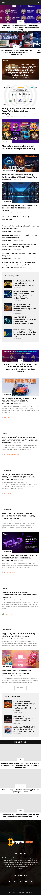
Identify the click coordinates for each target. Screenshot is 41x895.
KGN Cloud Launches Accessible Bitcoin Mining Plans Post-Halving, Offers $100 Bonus (18, 516)
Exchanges (21, 889)
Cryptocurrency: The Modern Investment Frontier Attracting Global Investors (25, 307)
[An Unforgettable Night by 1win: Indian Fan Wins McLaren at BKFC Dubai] (20, 387)
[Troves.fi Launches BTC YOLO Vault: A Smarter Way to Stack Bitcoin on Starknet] (20, 542)
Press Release (7, 142)
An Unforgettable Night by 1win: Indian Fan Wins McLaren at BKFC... (20, 399)
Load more (20, 688)
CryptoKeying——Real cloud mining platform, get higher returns (19, 634)
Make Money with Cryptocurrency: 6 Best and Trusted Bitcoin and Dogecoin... (19, 208)
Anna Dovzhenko (14, 78)
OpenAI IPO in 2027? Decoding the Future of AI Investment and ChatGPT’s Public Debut (24, 320)
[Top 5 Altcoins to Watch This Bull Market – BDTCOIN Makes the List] (8, 284)
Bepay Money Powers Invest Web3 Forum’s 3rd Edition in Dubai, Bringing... (18, 111)
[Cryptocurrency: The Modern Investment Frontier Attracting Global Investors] (8, 307)
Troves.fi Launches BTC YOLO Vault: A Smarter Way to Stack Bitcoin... (19, 556)
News (14, 889)
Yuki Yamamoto (7, 179)
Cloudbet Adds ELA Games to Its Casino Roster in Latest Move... (17, 671)
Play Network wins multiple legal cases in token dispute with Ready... (19, 147)
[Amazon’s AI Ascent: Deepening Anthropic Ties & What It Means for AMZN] (20, 163)
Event (20, 22)
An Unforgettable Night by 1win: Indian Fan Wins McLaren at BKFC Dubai (25, 729)
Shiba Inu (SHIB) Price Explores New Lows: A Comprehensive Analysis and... (20, 438)
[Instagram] (15, 882)
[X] (20, 882)
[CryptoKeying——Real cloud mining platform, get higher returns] (20, 622)
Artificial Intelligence (9, 170)
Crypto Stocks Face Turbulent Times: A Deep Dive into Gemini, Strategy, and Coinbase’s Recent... (24, 705)
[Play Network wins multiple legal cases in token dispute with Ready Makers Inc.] (20, 131)
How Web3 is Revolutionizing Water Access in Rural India (23, 718)
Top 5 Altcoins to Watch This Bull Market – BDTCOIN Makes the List (23, 283)
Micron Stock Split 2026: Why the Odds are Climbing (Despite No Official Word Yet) (23, 294)
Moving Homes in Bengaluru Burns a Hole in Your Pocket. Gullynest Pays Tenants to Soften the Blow (20, 71)
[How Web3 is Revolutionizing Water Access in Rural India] (8, 719)
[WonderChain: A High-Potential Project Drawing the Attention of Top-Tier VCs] (8, 333)
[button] (3, 2)
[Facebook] (10, 882)
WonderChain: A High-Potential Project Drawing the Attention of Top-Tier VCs (24, 333)
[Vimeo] (26, 882)
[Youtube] (31, 882)
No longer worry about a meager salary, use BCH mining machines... (18, 475)
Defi (27, 889)
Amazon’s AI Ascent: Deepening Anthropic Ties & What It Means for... (19, 175)
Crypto (5, 433)
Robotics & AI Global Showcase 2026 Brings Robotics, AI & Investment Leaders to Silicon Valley (20, 368)
